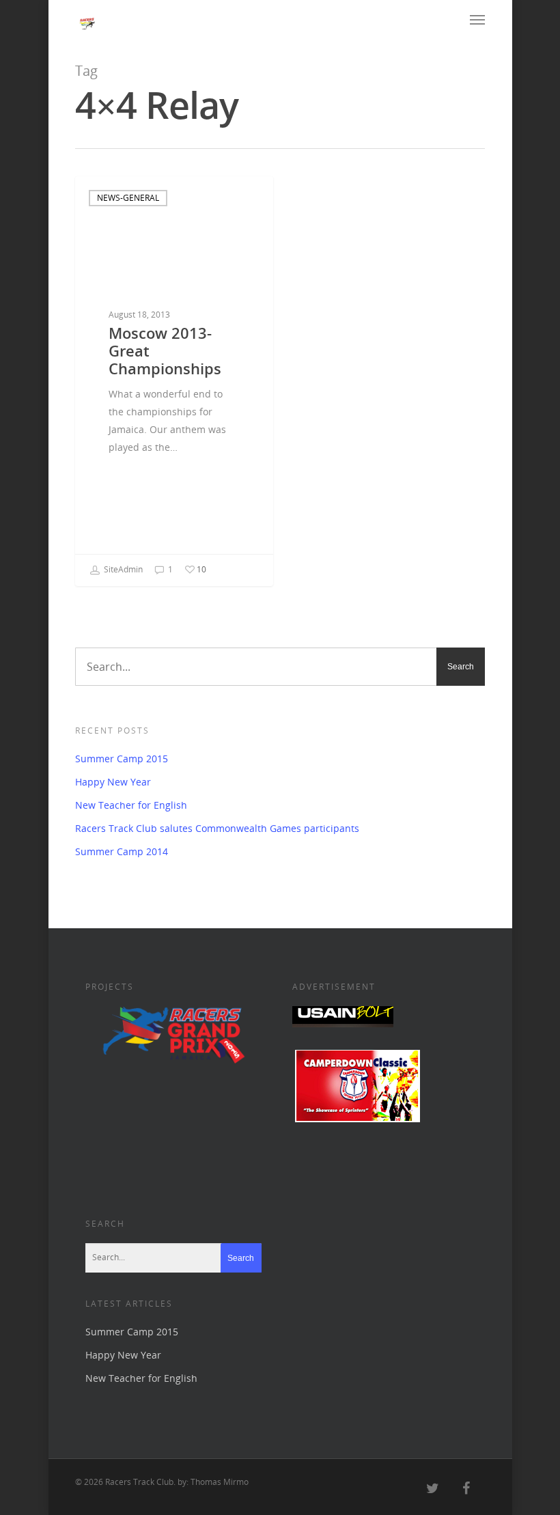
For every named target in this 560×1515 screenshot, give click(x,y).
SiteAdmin (122, 569)
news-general (128, 198)
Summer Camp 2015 (121, 758)
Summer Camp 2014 (121, 851)
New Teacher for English (131, 804)
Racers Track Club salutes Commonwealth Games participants (217, 828)
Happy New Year (113, 781)
